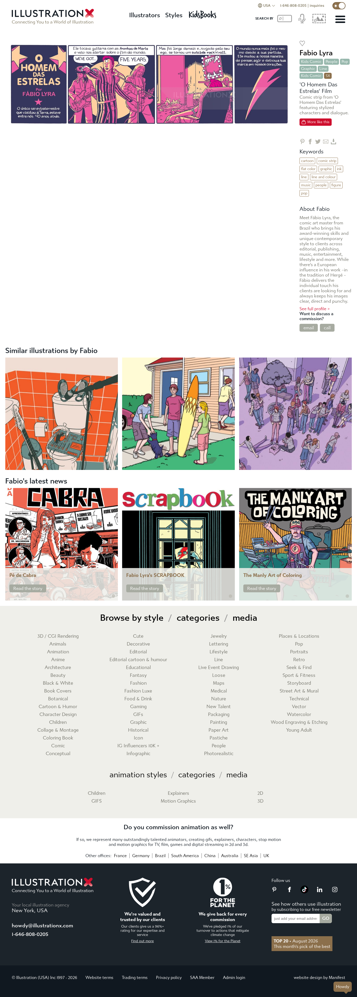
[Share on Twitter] (318, 141)
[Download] (333, 141)
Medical (219, 691)
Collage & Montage (58, 730)
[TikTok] (304, 891)
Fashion (138, 683)
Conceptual (58, 753)
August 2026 (296, 941)
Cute (138, 636)
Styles (173, 15)
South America (185, 855)
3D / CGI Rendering (58, 636)
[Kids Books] (203, 13)
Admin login (234, 977)
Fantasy (138, 675)
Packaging (218, 714)
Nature (218, 699)
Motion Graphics (178, 801)
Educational (138, 667)
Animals (57, 644)
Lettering (218, 644)
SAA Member (202, 977)
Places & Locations (299, 636)
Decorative (138, 644)
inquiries (317, 5)
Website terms (99, 977)
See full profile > (315, 308)
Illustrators (144, 15)
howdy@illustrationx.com (42, 926)
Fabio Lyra (316, 53)
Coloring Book (58, 738)
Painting (218, 722)
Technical (299, 699)
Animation (58, 652)
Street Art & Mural (299, 691)
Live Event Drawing (218, 667)
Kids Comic (311, 61)
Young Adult (299, 730)
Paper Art (219, 730)
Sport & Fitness (299, 675)
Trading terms (135, 977)
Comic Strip (327, 161)
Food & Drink (138, 699)
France (120, 855)
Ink (339, 169)
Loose (218, 675)
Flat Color (308, 169)
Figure (336, 185)
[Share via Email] (326, 141)
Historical (138, 730)
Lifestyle (219, 652)
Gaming (138, 706)
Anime (58, 659)
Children (58, 722)
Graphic (308, 68)
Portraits (299, 652)
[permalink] (113, 596)
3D (260, 801)
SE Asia (251, 855)
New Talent (218, 706)
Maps (218, 683)
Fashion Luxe (138, 691)
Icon (138, 738)
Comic (58, 746)
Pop (345, 61)
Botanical (58, 699)
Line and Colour (324, 177)
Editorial (138, 652)
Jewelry (219, 636)
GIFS (96, 801)
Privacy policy (169, 977)
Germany (140, 855)
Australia (229, 855)
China (210, 855)
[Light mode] (339, 6)
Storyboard (299, 683)
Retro (299, 659)
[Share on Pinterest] (302, 141)
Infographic (138, 753)
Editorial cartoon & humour (138, 659)
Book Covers (58, 691)
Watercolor (299, 714)
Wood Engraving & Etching (299, 722)
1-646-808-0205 (293, 5)
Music (306, 185)
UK (266, 855)
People (331, 61)
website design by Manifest (319, 977)
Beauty (58, 675)
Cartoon (307, 161)
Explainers (178, 793)
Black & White (58, 683)
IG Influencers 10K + (138, 746)
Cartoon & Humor (58, 706)
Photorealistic (218, 753)
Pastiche (219, 738)
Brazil (160, 855)
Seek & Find (299, 667)
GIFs (138, 714)
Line (323, 68)
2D (260, 793)
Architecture (58, 667)
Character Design (58, 714)
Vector (299, 706)
